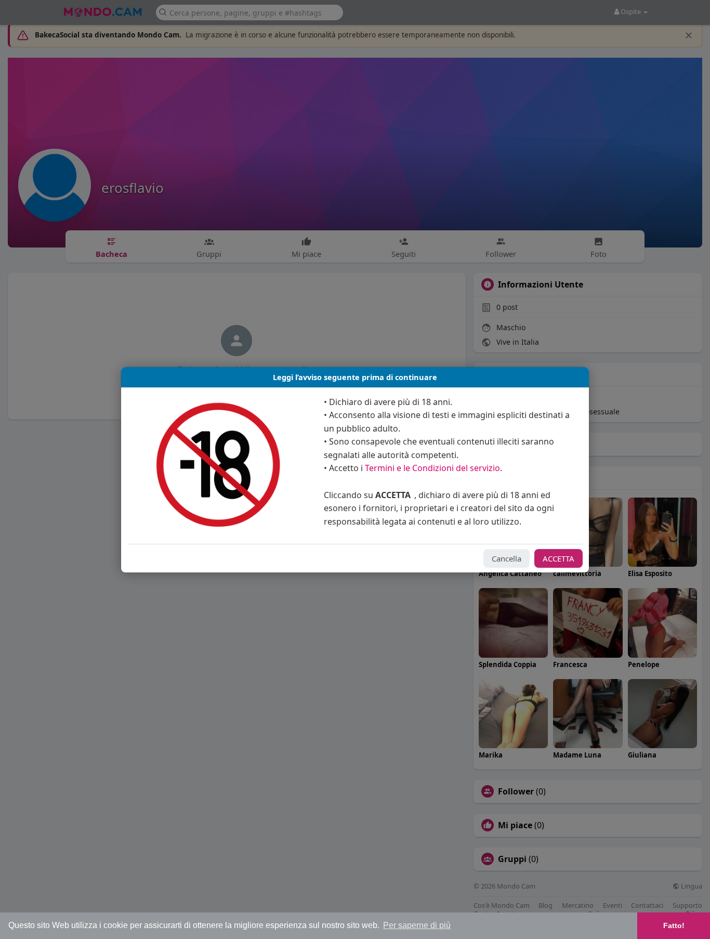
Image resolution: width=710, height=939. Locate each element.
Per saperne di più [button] (417, 925)
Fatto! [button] (674, 925)
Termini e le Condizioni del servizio (432, 468)
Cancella (506, 558)
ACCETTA (558, 558)
